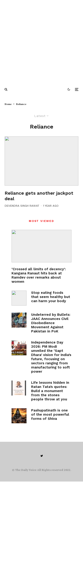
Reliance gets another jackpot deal (39, 195)
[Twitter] (41, 456)
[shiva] (19, 415)
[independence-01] (19, 347)
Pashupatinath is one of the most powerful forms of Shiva (50, 414)
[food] (19, 298)
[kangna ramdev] (41, 246)
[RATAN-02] (19, 388)
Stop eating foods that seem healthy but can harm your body (50, 297)
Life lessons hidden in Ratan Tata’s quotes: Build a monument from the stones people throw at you (50, 391)
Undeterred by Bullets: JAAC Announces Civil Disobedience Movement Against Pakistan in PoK (50, 323)
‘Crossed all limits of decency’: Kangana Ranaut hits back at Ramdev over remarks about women (39, 275)
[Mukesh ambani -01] (41, 161)
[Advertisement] (41, 41)
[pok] (19, 320)
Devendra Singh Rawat (22, 205)
